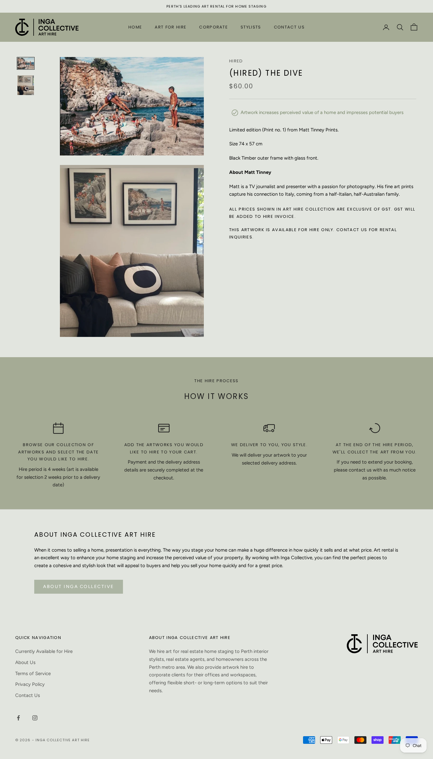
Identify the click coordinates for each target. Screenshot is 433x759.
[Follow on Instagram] (35, 718)
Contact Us (289, 27)
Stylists (251, 27)
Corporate (213, 27)
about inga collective (78, 586)
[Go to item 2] (26, 84)
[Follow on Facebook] (18, 718)
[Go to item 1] (26, 63)
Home (135, 27)
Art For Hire (170, 27)
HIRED (236, 61)
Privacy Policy (30, 684)
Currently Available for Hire (44, 651)
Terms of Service (33, 673)
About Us (25, 662)
